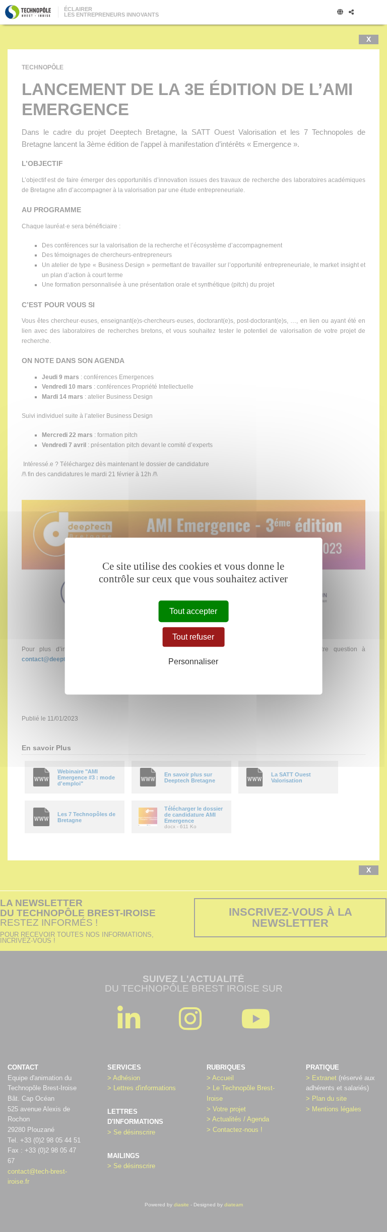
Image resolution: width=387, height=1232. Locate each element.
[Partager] (351, 12)
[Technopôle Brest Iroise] (28, 12)
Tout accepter (193, 611)
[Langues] (340, 12)
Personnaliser (193, 662)
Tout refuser (193, 637)
